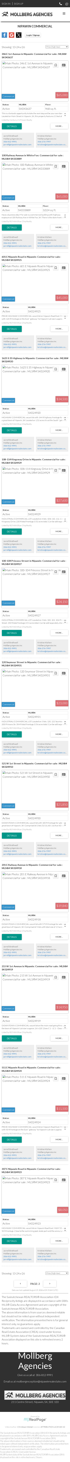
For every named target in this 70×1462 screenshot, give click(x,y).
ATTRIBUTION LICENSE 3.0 (53, 1427)
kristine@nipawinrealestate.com (52, 144)
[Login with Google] (11, 36)
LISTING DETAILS (12, 126)
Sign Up (18, 3)
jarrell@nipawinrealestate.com (17, 144)
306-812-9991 (10, 141)
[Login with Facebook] (4, 36)
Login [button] (33, 35)
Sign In (6, 3)
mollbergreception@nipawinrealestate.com (41, 1381)
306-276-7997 (44, 141)
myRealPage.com (35, 1419)
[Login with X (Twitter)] (18, 36)
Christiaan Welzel (25, 1427)
